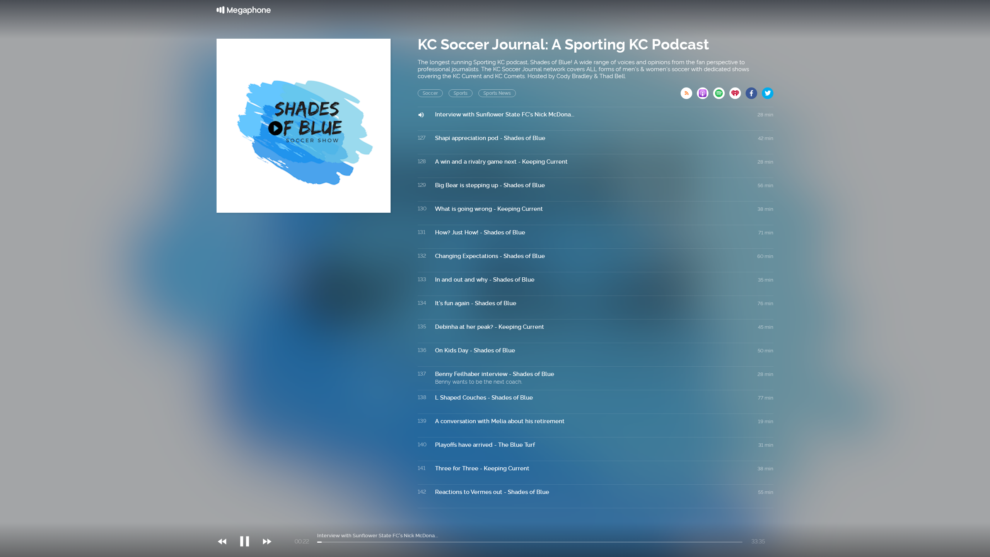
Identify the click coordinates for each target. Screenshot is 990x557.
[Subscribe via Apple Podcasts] (705, 90)
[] (248, 525)
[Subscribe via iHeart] (737, 90)
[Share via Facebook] (754, 90)
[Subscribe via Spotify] (721, 90)
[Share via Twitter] (767, 90)
